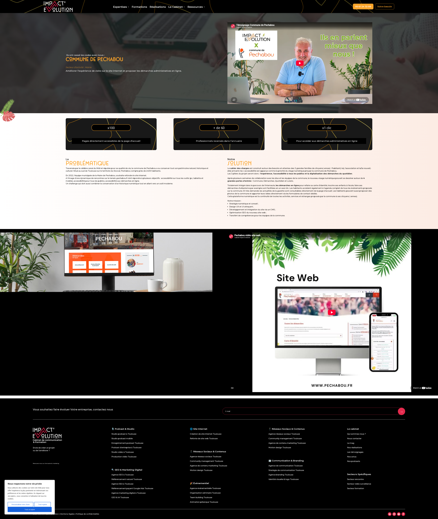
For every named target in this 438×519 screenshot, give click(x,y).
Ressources (195, 7)
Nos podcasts (353, 461)
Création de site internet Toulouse (205, 434)
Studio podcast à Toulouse (123, 434)
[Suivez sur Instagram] (394, 514)
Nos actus (351, 457)
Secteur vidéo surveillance (359, 484)
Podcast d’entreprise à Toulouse (126, 447)
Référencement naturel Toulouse (126, 479)
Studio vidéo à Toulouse (122, 452)
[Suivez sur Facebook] (403, 514)
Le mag (350, 443)
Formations (139, 7)
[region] (30, 497)
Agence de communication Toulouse (286, 466)
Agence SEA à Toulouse (122, 484)
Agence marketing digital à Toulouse (128, 493)
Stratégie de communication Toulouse (286, 470)
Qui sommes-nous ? (356, 434)
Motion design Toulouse (201, 470)
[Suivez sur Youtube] (399, 514)
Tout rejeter (42, 504)
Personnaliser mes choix (21, 504)
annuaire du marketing (52, 463)
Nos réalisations (354, 447)
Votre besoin (384, 6)
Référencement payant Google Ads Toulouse (132, 488)
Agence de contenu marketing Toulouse (208, 466)
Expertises (120, 7)
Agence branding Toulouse (281, 475)
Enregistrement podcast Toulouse (127, 443)
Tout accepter (30, 509)
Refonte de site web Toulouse (204, 438)
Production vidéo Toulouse (123, 457)
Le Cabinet (175, 7)
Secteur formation (355, 488)
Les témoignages (355, 452)
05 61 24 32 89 (363, 6)
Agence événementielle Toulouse (205, 488)
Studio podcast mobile (122, 438)
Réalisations (158, 7)
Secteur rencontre (355, 479)
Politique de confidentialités (87, 514)
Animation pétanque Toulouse (204, 502)
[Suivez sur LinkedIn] (389, 514)
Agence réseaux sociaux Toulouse (205, 456)
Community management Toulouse (206, 461)
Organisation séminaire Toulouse (205, 493)
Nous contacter (354, 438)
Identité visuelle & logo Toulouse (284, 479)
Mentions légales (67, 514)
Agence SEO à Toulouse (122, 475)
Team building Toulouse (201, 497)
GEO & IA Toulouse (120, 497)
